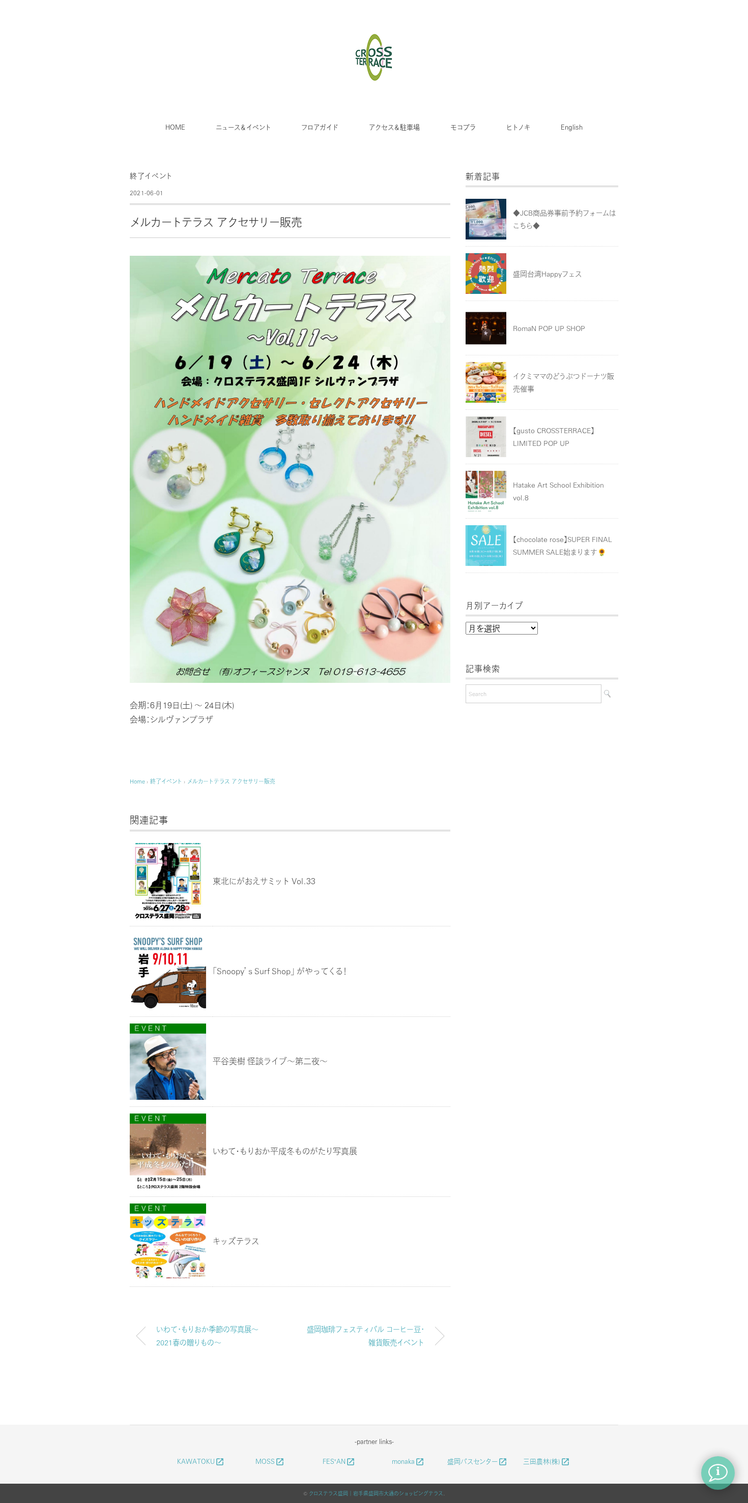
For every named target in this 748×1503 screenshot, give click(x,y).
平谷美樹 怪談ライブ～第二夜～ (270, 1061)
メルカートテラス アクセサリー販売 (231, 781)
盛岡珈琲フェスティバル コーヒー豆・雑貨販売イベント (365, 1336)
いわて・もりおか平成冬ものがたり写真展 (285, 1151)
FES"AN (339, 1461)
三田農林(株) (546, 1461)
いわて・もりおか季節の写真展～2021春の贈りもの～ (207, 1336)
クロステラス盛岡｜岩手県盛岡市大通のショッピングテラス (376, 1493)
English (572, 127)
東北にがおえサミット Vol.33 (264, 881)
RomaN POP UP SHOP (549, 328)
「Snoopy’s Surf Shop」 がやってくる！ (280, 971)
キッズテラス (236, 1241)
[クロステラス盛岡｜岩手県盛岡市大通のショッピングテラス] (374, 37)
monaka (408, 1461)
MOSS (269, 1461)
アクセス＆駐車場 (394, 127)
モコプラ (463, 127)
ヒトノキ (518, 127)
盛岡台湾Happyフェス (547, 273)
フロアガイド (319, 127)
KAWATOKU (200, 1461)
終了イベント (151, 175)
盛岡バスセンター (477, 1461)
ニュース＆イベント (243, 127)
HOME (175, 127)
